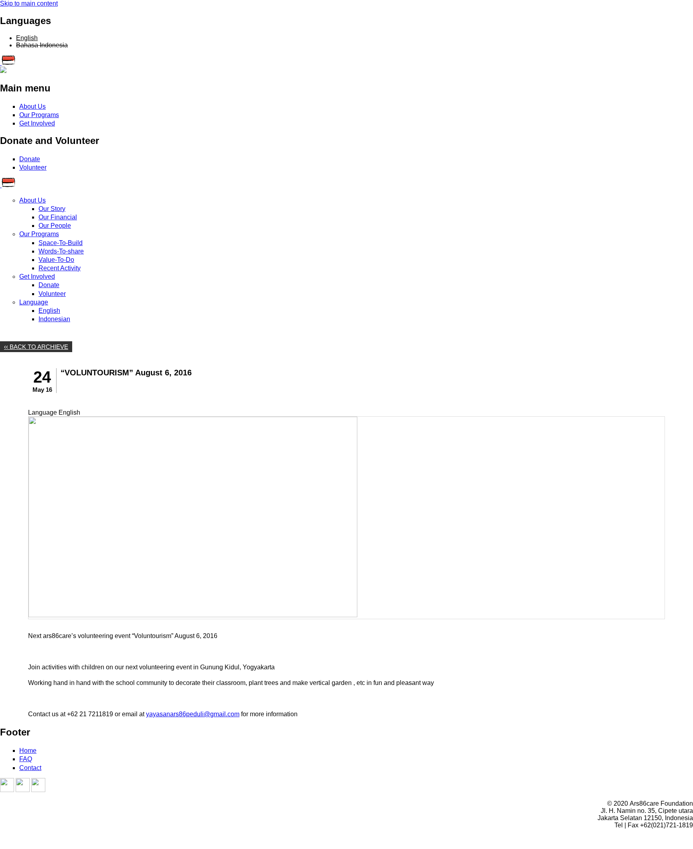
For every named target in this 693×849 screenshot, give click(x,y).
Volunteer (33, 167)
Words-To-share (61, 251)
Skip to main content (29, 3)
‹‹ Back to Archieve (36, 346)
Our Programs (39, 114)
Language (33, 302)
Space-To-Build (60, 242)
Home (27, 750)
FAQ (25, 759)
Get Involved (37, 123)
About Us (32, 106)
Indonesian (54, 319)
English (27, 37)
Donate (29, 159)
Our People (54, 225)
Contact (30, 767)
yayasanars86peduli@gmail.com (192, 714)
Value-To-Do (56, 259)
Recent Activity (59, 268)
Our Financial (57, 217)
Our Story (51, 208)
